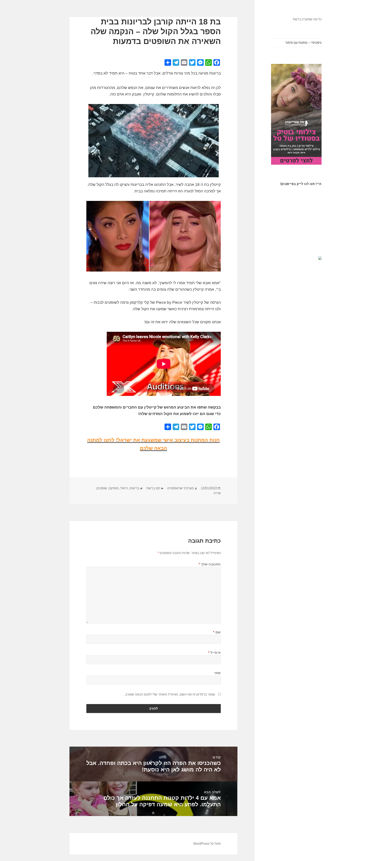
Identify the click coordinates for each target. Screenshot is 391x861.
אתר (217, 673)
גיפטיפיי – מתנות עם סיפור (303, 42)
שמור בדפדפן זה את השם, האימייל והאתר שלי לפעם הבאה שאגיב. (169, 694)
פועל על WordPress (207, 843)
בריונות (134, 488)
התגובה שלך (210, 564)
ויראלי (124, 488)
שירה (217, 493)
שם (217, 632)
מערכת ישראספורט (180, 488)
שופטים (102, 488)
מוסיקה (114, 488)
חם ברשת (153, 488)
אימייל (214, 652)
